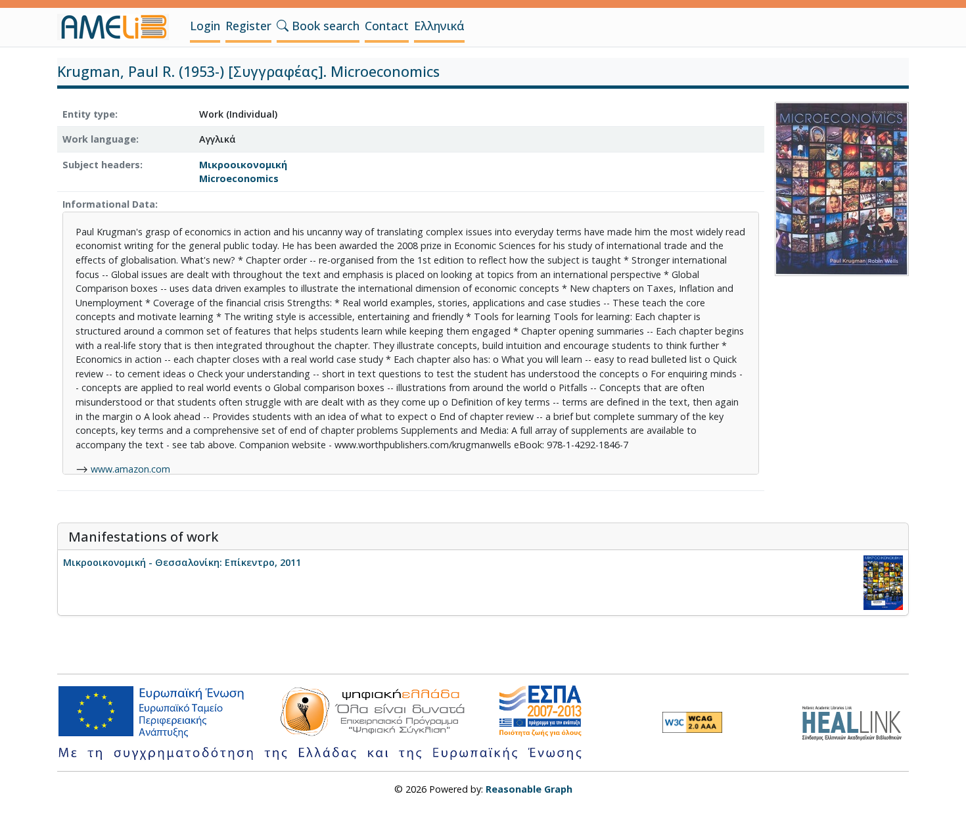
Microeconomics (239, 178)
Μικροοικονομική (243, 164)
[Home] (118, 27)
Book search (323, 26)
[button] (282, 26)
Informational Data (108, 204)
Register (248, 26)
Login (205, 26)
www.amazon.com (130, 469)
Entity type (88, 114)
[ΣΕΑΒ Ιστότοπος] (855, 721)
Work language (99, 139)
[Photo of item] (842, 187)
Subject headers (101, 164)
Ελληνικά (439, 26)
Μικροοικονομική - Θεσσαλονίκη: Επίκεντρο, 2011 (182, 562)
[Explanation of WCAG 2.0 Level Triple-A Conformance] (692, 722)
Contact (387, 26)
